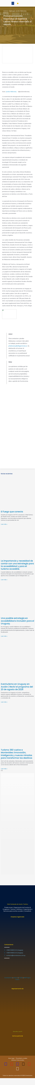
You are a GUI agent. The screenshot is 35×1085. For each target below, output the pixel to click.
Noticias (5, 13)
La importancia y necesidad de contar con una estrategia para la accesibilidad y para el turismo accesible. (17, 564)
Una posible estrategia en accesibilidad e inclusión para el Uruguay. (17, 621)
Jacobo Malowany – (12, 91)
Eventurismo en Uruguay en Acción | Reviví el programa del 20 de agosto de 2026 (17, 687)
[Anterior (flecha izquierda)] (1, 1083)
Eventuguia (12, 11)
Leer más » (4, 524)
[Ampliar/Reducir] (13, 1080)
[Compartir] (5, 1080)
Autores (5, 11)
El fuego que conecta (12, 511)
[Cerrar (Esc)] (1, 1080)
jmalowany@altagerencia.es (17, 346)
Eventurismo (8, 977)
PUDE (21, 977)
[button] (13, 3)
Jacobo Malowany (21, 11)
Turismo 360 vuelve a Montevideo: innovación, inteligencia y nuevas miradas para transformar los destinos (16, 753)
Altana (15, 977)
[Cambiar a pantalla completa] (9, 1080)
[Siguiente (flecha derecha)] (5, 1083)
